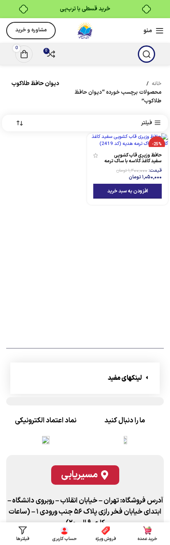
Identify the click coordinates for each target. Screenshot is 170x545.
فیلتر (146, 123)
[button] (127, 191)
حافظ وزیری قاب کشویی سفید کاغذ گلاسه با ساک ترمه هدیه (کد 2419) (133, 161)
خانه (156, 84)
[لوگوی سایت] (85, 30)
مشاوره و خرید (31, 30)
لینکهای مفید (125, 378)
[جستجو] (146, 54)
